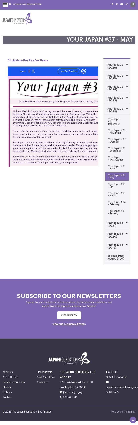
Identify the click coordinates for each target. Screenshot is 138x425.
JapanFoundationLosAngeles (120, 387)
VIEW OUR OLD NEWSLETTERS (69, 324)
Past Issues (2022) (115, 110)
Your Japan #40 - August (115, 158)
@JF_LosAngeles (117, 377)
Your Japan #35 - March (116, 194)
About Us (8, 372)
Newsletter (43, 382)
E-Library (7, 392)
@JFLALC (113, 372)
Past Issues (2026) (115, 66)
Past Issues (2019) (115, 246)
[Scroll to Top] (133, 420)
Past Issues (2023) (115, 99)
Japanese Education (14, 382)
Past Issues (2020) (115, 235)
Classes (7, 387)
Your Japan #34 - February (117, 203)
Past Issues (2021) (115, 224)
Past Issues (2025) (115, 77)
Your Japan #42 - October (117, 140)
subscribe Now (69, 315)
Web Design (117, 412)
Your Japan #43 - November (117, 131)
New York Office (46, 377)
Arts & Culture (10, 377)
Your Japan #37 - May (116, 176)
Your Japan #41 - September (116, 149)
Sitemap (130, 412)
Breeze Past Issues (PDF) (115, 257)
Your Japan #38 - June (116, 167)
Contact (7, 397)
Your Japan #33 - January (116, 212)
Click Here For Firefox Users (28, 60)
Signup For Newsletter (26, 4)
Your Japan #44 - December (114, 121)
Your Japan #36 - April (116, 185)
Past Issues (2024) (115, 88)
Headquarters (44, 372)
